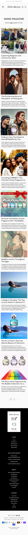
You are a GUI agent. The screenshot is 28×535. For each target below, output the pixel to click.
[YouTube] (17, 515)
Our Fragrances (14, 474)
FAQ (14, 505)
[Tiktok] (13, 515)
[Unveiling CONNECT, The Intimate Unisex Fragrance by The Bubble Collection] (14, 163)
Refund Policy (14, 447)
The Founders (14, 476)
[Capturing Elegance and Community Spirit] (14, 40)
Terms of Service (14, 445)
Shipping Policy (14, 499)
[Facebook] (11, 515)
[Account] (22, 7)
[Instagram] (9, 515)
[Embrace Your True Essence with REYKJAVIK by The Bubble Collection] (14, 122)
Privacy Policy (14, 503)
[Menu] (3, 6)
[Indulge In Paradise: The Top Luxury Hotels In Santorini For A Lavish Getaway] (14, 285)
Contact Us (14, 495)
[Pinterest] (15, 515)
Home (14, 440)
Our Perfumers (14, 478)
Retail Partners (14, 443)
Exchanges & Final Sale (14, 497)
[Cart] (25, 7)
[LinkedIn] (19, 515)
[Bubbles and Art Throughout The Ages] (14, 244)
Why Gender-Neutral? (14, 480)
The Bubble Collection (16, 527)
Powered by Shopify (14, 528)
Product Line (14, 442)
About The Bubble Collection (14, 472)
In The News (14, 481)
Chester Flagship (14, 485)
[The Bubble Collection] (14, 6)
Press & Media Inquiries (14, 483)
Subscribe (14, 507)
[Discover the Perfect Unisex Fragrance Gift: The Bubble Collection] (14, 203)
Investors (14, 487)
